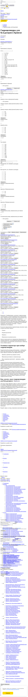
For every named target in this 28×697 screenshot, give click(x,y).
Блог (4, 420)
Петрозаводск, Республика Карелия (14, 636)
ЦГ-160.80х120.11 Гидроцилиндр (8, 264)
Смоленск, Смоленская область (13, 650)
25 (5, 177)
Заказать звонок (4, 574)
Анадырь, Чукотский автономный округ (15, 572)
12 (5, 173)
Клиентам (5, 417)
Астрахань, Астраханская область (13, 575)
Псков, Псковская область (11, 638)
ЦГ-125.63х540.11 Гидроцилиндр (8, 288)
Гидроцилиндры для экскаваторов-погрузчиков (16, 503)
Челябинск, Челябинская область (10, 565)
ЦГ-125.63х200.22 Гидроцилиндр (8, 293)
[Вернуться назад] (1, 46)
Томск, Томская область (11, 657)
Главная (5, 24)
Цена (5, 228)
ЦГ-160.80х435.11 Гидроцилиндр (8, 254)
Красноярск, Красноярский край (13, 611)
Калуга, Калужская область (12, 606)
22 (5, 175)
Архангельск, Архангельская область (14, 574)
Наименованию (23, 232)
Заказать (6, 238)
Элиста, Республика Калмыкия (13, 676)
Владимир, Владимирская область (13, 589)
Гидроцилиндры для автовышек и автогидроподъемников (13, 505)
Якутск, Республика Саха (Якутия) (13, 680)
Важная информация (5, 684)
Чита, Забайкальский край (11, 673)
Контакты (5, 419)
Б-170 (6, 58)
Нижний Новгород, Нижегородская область (13, 560)
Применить (3, 76)
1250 (6, 157)
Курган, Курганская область (12, 612)
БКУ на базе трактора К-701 (11, 65)
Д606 (6, 67)
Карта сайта (5, 418)
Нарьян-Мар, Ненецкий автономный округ (15, 628)
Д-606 (6, 72)
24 (5, 205)
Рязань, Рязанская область (11, 642)
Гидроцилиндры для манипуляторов (14, 491)
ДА (1, 14)
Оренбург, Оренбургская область (13, 632)
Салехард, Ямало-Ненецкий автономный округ (16, 644)
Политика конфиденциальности (19, 424)
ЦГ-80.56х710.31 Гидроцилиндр (8, 234)
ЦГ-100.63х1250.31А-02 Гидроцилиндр (9, 303)
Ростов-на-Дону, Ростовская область (14, 640)
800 (5, 153)
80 (5, 111)
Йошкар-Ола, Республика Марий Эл (14, 603)
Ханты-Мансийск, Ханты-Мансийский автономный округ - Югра (14, 668)
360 (5, 147)
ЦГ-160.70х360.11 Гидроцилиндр (8, 274)
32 (5, 179)
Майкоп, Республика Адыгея (12, 622)
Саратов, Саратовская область (12, 646)
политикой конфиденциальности (12, 689)
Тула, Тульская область (11, 658)
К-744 (6, 63)
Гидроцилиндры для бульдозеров (13, 498)
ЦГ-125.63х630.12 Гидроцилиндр (8, 244)
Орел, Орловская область (11, 631)
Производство (6, 416)
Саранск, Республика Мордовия (13, 645)
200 (5, 145)
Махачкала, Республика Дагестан (13, 623)
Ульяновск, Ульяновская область (13, 663)
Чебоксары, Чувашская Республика (13, 671)
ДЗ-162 (6, 74)
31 (5, 178)
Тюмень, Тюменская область (12, 659)
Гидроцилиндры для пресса (12, 499)
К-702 (6, 61)
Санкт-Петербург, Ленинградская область (12, 564)
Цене (9, 232)
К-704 (6, 62)
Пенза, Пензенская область (12, 635)
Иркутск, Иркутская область (12, 601)
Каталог (2, 15)
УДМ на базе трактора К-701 (11, 66)
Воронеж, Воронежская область (13, 592)
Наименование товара (8, 224)
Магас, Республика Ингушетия (13, 621)
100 (5, 113)
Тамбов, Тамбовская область (12, 655)
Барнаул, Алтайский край (11, 577)
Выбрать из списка (6, 568)
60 (5, 128)
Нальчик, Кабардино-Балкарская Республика (16, 626)
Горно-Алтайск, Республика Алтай (13, 595)
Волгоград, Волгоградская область (13, 590)
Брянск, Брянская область (11, 582)
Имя (1, 522)
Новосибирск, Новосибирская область (11, 561)
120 (5, 144)
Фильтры (2, 233)
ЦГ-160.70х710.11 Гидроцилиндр (8, 269)
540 (5, 149)
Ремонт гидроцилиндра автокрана (13, 517)
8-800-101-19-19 (5, 572)
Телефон (15, 523)
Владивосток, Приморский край (13, 585)
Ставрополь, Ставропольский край (13, 651)
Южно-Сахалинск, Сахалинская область (15, 678)
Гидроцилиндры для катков (12, 496)
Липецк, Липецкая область (12, 617)
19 (5, 174)
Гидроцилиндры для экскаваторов (13, 509)
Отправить (3, 530)
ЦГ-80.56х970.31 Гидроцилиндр (8, 249)
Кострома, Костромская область (13, 610)
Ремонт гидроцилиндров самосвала (14, 520)
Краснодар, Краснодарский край (10, 557)
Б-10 (6, 57)
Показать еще (4, 308)
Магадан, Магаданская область (12, 619)
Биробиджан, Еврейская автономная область (16, 579)
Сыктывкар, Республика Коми (12, 652)
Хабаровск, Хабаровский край (12, 666)
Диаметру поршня (15, 232)
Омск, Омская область (11, 630)
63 (5, 130)
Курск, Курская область (11, 613)
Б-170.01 (6, 53)
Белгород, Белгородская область (13, 578)
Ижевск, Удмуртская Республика (13, 599)
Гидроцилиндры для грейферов (13, 507)
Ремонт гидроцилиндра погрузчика (14, 516)
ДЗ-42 (6, 68)
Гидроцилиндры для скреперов (13, 510)
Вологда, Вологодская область (12, 591)
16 (5, 191)
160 (5, 115)
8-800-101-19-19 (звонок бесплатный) (9, 19)
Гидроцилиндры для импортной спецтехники (16, 511)
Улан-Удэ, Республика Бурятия (12, 662)
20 (5, 192)
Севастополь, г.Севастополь (12, 648)
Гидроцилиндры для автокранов (13, 487)
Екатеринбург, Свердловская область (11, 555)
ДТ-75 (6, 71)
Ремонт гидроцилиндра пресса (12, 519)
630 (5, 150)
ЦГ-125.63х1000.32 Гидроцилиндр (8, 298)
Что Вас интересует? (17, 540)
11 (5, 171)
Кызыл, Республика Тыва (11, 615)
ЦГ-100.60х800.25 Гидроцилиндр (8, 284)
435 (5, 148)
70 (5, 131)
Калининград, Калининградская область (15, 605)
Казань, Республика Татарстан (10, 556)
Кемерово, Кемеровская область (13, 608)
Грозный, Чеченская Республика (13, 596)
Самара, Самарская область (9, 563)
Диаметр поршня (7, 226)
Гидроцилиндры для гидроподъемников (15, 497)
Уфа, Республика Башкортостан (13, 664)
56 (5, 127)
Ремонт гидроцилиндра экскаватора (14, 514)
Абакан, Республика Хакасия (12, 571)
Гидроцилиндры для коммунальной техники (16, 489)
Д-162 (6, 70)
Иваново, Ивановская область (12, 598)
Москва (5, 558)
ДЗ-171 (6, 54)
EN (3, 18)
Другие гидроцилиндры (11, 506)
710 (5, 152)
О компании (6, 415)
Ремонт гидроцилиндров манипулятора (14, 518)
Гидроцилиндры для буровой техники (14, 492)
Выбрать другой (6, 14)
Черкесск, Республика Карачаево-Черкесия (15, 672)
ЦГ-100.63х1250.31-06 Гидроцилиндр (9, 239)
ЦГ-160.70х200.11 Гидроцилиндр (8, 279)
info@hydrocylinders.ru (5, 567)
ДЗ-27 (6, 55)
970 (5, 154)
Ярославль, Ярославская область (13, 682)
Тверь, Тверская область (11, 656)
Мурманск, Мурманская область (13, 624)
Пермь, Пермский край (8, 562)
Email (16, 522)
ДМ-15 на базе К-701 (9, 59)
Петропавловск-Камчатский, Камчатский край (16, 637)
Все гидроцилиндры (10, 485)
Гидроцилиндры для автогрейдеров (14, 490)
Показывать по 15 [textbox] (11, 308)
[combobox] (11, 308)
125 (5, 114)
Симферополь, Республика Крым (13, 649)
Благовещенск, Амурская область (13, 581)
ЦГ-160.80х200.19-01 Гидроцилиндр (9, 259)
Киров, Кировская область (12, 609)
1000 (6, 156)
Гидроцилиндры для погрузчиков (13, 486)
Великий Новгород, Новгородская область (15, 584)
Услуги (4, 413)
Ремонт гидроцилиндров (11, 513)
